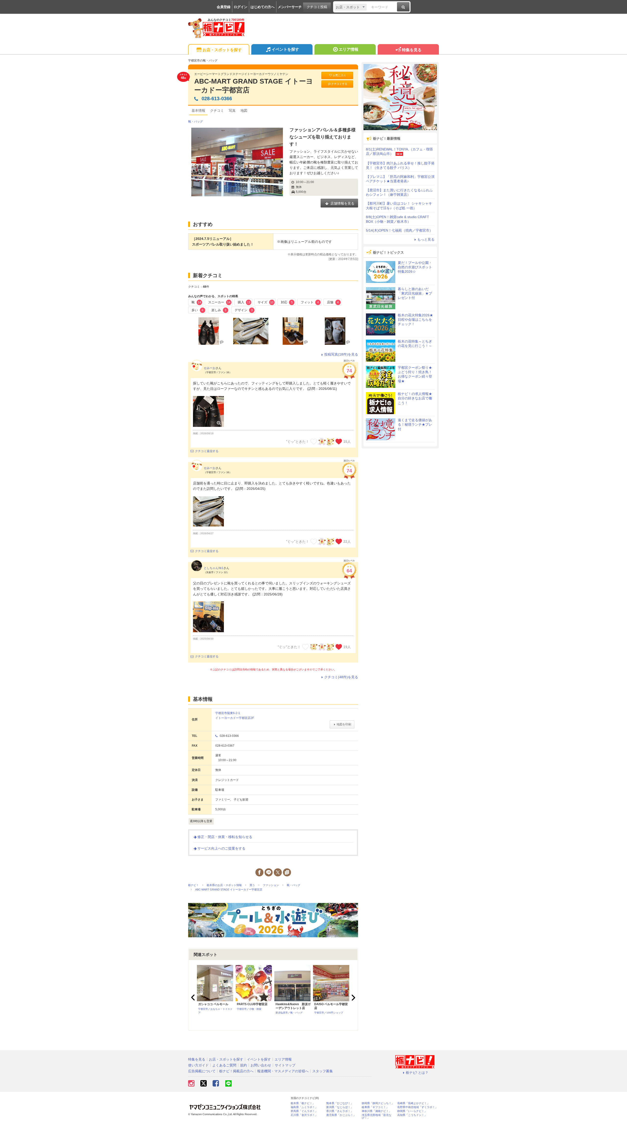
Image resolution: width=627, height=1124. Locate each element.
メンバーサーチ (290, 7)
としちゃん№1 (213, 568)
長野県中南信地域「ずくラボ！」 (417, 1107)
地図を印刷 (344, 724)
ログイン (240, 7)
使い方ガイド (198, 1065)
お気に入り (339, 75)
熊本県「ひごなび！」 (339, 1103)
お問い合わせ (261, 1065)
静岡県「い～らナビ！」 (412, 1111)
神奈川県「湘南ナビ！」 (376, 1111)
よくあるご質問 (224, 1065)
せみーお (210, 368)
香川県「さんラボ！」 (339, 1111)
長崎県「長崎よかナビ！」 (413, 1103)
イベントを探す (285, 49)
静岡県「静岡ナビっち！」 (378, 1103)
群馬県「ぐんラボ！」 (304, 1111)
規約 (243, 1065)
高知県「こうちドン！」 (412, 1115)
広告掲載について (202, 1071)
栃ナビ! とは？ (417, 1073)
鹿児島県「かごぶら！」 (341, 1115)
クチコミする (339, 83)
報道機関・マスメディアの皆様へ (283, 1071)
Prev (193, 997)
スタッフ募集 (322, 1071)
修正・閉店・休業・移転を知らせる (224, 837)
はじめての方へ (263, 7)
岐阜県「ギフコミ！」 (375, 1107)
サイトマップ (285, 1065)
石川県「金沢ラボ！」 (304, 1115)
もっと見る (425, 239)
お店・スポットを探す (222, 50)
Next (353, 997)
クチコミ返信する (206, 451)
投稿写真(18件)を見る (341, 354)
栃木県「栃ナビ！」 (303, 1103)
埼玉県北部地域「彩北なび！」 (376, 1116)
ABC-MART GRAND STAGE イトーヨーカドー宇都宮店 (253, 85)
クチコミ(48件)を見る (341, 677)
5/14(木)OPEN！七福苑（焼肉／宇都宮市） (399, 230)
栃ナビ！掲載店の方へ (236, 1071)
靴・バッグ (195, 121)
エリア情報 (348, 49)
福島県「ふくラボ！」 (304, 1107)
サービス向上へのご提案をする (221, 848)
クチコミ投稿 (317, 7)
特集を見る (412, 50)
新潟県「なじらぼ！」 (339, 1107)
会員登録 (223, 7)
